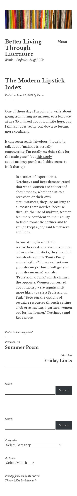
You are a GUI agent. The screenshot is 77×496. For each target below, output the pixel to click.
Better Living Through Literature (23, 47)
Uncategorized (24, 332)
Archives (10, 458)
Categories (11, 440)
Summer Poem (22, 345)
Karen (40, 95)
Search (9, 384)
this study (44, 156)
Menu (62, 41)
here (60, 121)
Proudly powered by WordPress (22, 476)
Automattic (30, 480)
